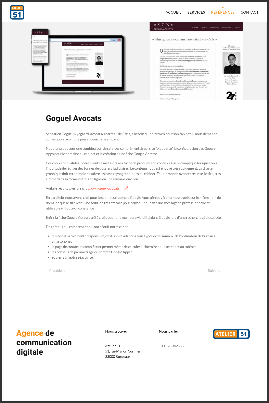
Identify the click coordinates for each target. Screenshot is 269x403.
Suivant (214, 270)
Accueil (174, 12)
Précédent (57, 270)
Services (196, 12)
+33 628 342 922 (171, 346)
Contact (250, 12)
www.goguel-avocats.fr (105, 188)
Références (223, 12)
